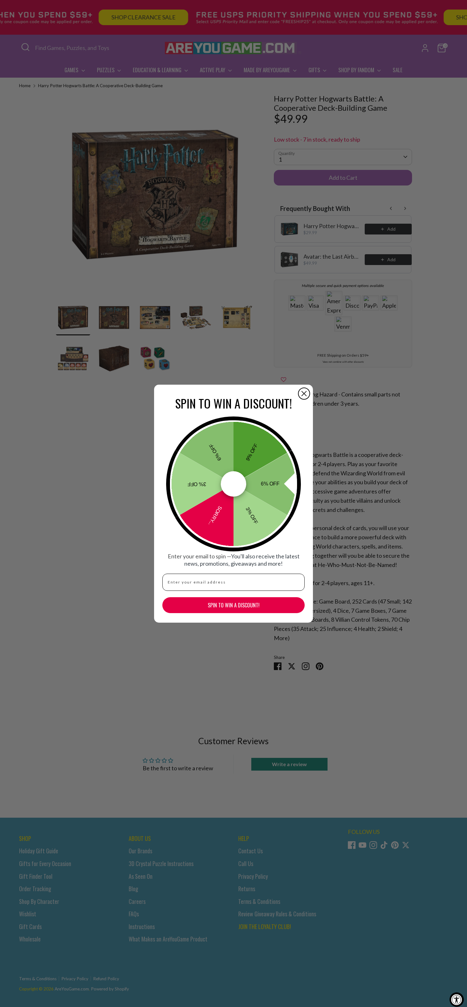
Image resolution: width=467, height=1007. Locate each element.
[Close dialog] (304, 393)
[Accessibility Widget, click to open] (457, 999)
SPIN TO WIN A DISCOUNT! (234, 605)
